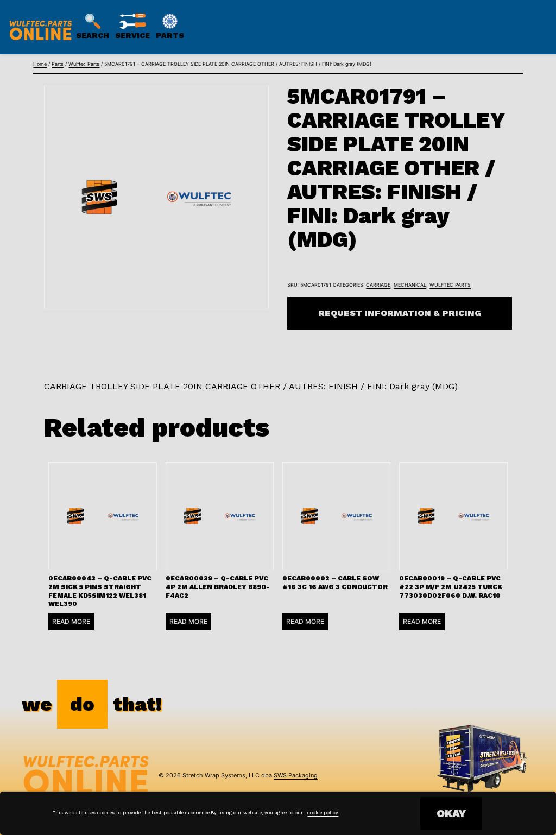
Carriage (378, 285)
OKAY (451, 813)
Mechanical (410, 285)
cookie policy (322, 812)
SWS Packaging (296, 775)
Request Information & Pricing (399, 313)
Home (40, 64)
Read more (71, 621)
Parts (58, 64)
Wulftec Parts (83, 64)
